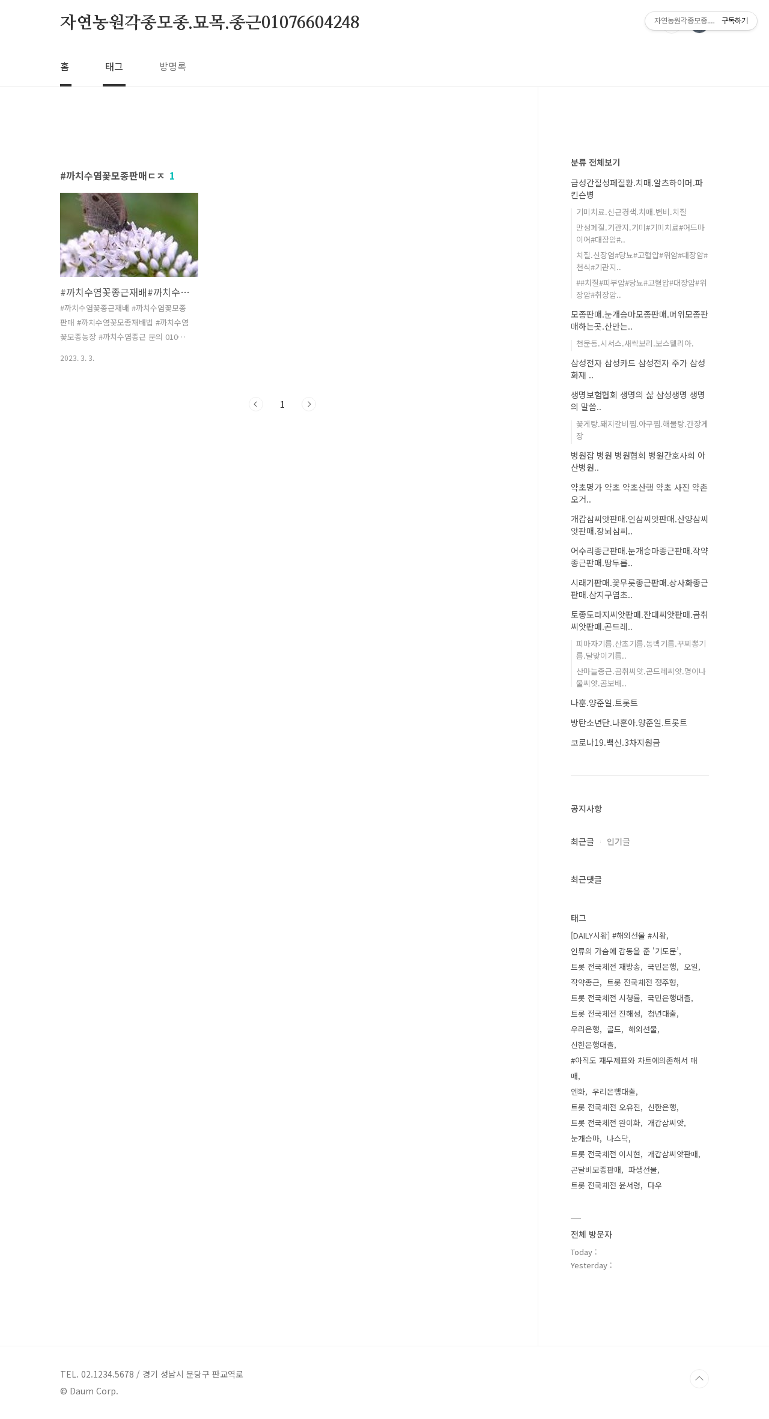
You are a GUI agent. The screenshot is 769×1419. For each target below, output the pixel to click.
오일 (691, 966)
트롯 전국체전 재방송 (605, 966)
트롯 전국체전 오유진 (605, 1107)
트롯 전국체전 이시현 (605, 1154)
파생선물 (642, 1169)
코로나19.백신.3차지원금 (615, 742)
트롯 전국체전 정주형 (641, 982)
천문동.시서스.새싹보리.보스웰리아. (635, 343)
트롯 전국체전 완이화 (605, 1122)
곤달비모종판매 (596, 1169)
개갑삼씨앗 (666, 1122)
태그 (114, 66)
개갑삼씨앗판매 (673, 1154)
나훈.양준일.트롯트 (604, 703)
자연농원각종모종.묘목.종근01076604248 (209, 23)
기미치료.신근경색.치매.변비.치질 (631, 211)
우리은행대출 (614, 1091)
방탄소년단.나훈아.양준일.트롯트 (629, 722)
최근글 (582, 841)
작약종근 (585, 982)
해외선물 (642, 1029)
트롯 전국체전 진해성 (605, 1013)
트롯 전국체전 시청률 (605, 997)
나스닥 (617, 1138)
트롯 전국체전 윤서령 (605, 1185)
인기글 (618, 841)
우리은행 (585, 1029)
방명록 (172, 66)
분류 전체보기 (595, 162)
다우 (655, 1185)
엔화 (578, 1091)
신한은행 (662, 1107)
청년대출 (662, 1013)
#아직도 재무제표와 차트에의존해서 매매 (634, 1068)
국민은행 (662, 966)
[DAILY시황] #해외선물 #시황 (618, 935)
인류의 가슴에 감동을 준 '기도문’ (625, 951)
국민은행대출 (669, 997)
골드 (614, 1029)
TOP (699, 1378)
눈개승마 (585, 1138)
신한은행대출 (592, 1044)
